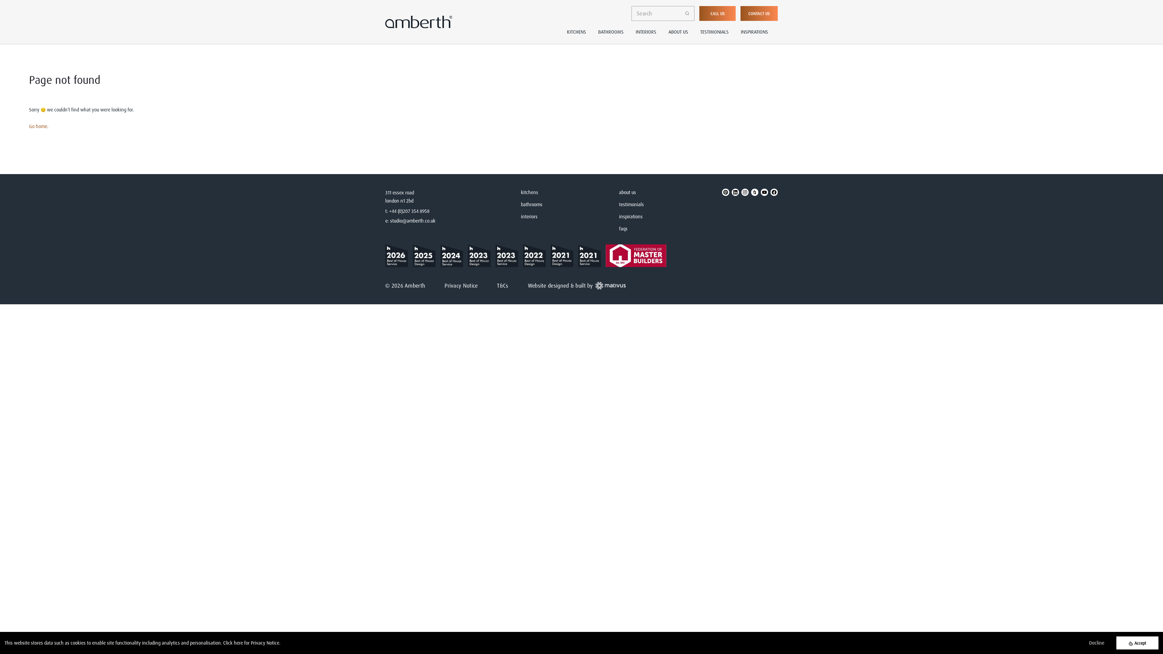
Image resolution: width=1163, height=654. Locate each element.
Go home (38, 126)
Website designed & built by (560, 285)
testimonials (631, 204)
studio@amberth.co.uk (413, 221)
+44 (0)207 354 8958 (409, 211)
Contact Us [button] (759, 13)
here (238, 643)
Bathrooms (611, 32)
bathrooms (531, 204)
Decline (1096, 643)
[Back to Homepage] (399, 255)
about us (627, 192)
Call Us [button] (718, 13)
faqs (623, 229)
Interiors (646, 32)
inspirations (631, 216)
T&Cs (502, 285)
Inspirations (754, 32)
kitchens (529, 192)
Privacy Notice (461, 285)
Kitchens (576, 32)
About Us (678, 32)
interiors (529, 216)
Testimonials (714, 32)
